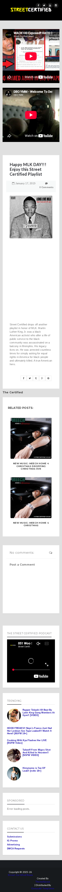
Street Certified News (20, 875)
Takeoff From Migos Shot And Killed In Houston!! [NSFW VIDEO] (36, 752)
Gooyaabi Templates (42, 888)
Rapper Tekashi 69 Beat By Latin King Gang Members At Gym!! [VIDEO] (39, 712)
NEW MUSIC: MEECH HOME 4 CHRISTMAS (31, 524)
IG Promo (12, 840)
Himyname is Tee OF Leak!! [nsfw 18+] (34, 769)
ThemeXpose (42, 881)
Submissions (14, 836)
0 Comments (46, 187)
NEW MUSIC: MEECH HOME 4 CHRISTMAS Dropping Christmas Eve (31, 466)
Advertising (13, 844)
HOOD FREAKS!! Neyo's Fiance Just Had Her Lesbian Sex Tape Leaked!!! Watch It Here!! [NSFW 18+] (29, 731)
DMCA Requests (16, 848)
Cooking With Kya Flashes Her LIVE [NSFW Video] (27, 741)
